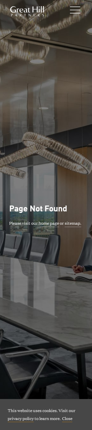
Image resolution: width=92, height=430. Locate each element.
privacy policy (21, 418)
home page (49, 223)
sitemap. (73, 223)
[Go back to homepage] (27, 11)
